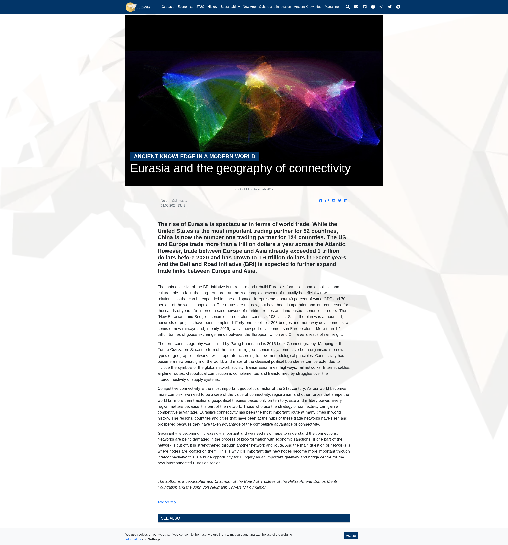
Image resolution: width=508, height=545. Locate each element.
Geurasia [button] (168, 6)
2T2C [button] (200, 6)
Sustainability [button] (230, 6)
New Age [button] (249, 6)
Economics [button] (185, 6)
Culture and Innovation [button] (275, 6)
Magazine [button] (332, 6)
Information (133, 539)
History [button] (212, 6)
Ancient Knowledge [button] (308, 6)
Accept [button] (351, 535)
